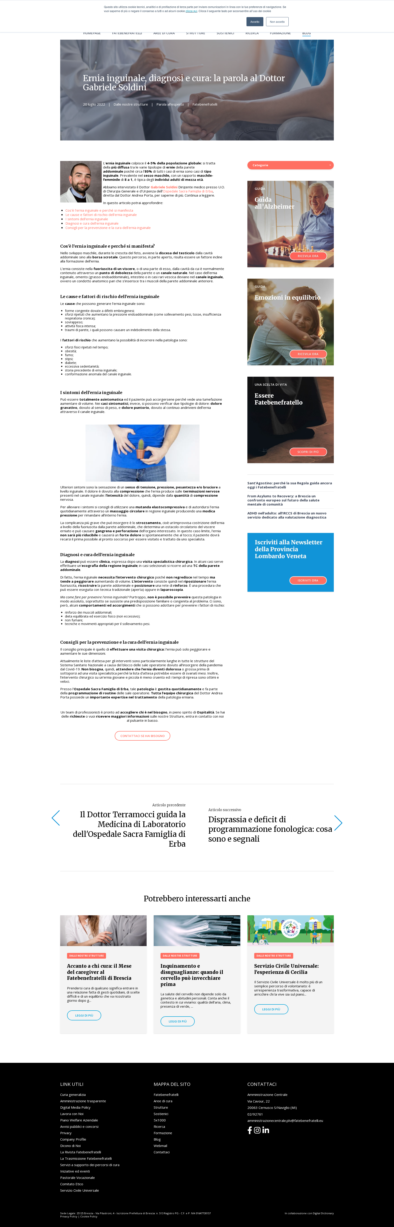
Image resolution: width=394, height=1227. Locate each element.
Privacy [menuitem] (66, 1133)
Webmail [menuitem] (160, 1145)
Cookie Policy (88, 1216)
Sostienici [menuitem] (225, 33)
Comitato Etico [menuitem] (71, 1184)
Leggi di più (84, 1015)
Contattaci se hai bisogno (142, 736)
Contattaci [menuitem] (162, 1152)
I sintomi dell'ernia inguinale (86, 219)
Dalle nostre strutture (131, 104)
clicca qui (191, 11)
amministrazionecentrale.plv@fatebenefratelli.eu (285, 1120)
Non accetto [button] (277, 21)
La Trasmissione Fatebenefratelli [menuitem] (86, 1158)
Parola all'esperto (170, 104)
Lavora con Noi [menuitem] (71, 1113)
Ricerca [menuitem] (252, 33)
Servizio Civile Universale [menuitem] (79, 1190)
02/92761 (255, 1114)
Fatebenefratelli (204, 104)
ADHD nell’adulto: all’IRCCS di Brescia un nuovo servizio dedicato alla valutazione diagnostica (287, 515)
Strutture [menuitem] (195, 33)
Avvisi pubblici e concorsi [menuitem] (79, 1126)
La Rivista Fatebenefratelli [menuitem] (80, 1152)
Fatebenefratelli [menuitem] (127, 33)
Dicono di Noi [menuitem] (70, 1145)
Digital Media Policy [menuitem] (75, 1107)
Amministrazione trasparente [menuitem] (83, 1101)
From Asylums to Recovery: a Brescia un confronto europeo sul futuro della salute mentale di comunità (283, 500)
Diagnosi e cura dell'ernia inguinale (92, 223)
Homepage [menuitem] (92, 33)
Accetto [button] (254, 21)
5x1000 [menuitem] (160, 1120)
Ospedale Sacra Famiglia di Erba (188, 191)
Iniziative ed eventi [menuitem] (75, 1171)
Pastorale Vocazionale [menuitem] (77, 1177)
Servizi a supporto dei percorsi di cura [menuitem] (89, 1164)
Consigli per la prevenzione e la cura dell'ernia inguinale (108, 227)
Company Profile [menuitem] (73, 1139)
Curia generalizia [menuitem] (73, 1094)
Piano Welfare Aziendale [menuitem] (79, 1120)
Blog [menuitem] (306, 33)
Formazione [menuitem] (280, 33)
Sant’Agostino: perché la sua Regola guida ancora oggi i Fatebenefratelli (289, 485)
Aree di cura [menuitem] (164, 33)
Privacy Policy (68, 1216)
